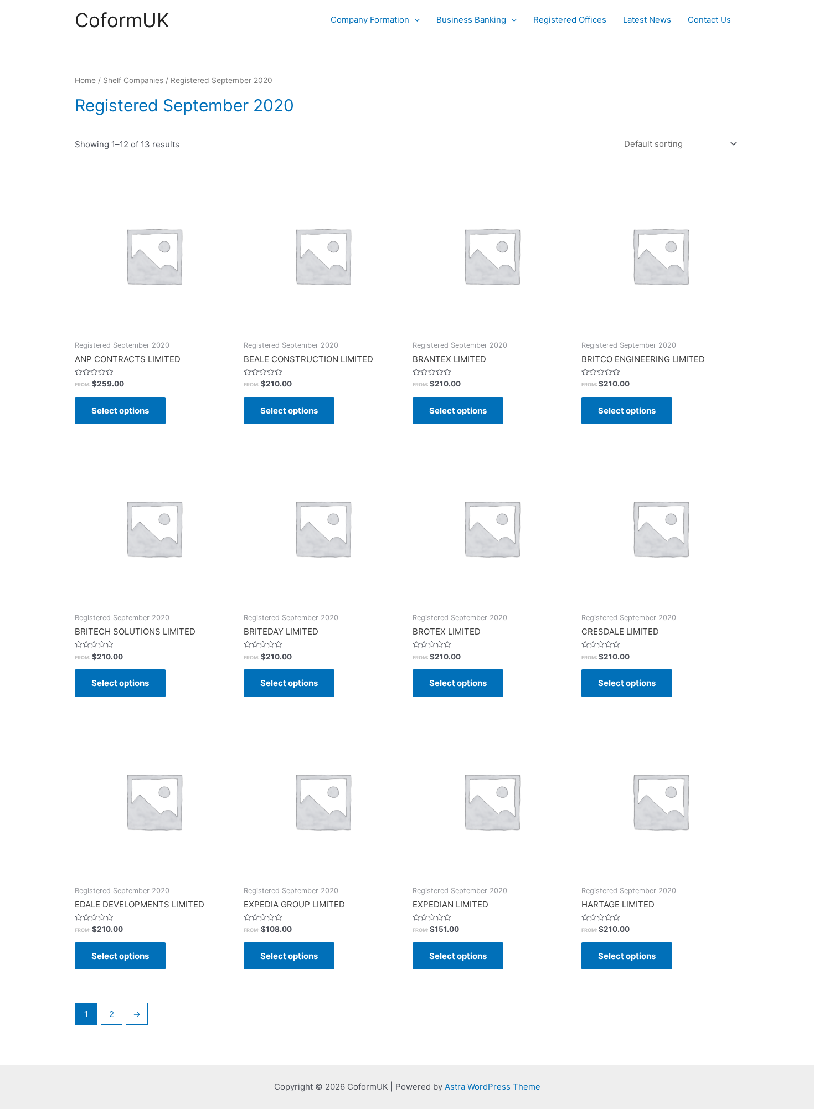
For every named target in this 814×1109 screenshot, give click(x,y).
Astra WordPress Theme (492, 1086)
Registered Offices (569, 19)
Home (85, 80)
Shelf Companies (133, 80)
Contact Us (709, 19)
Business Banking (471, 19)
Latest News (647, 19)
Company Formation (370, 19)
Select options (120, 410)
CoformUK (122, 20)
